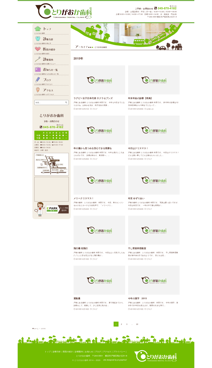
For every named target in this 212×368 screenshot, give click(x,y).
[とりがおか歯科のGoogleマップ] (51, 189)
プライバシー (119, 351)
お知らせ (89, 351)
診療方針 (57, 351)
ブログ (98, 351)
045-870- (167, 8)
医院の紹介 (68, 351)
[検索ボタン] (66, 102)
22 (137, 324)
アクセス (107, 351)
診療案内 (79, 351)
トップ (48, 351)
